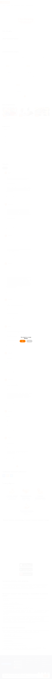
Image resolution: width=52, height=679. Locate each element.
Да (22, 341)
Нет (29, 341)
